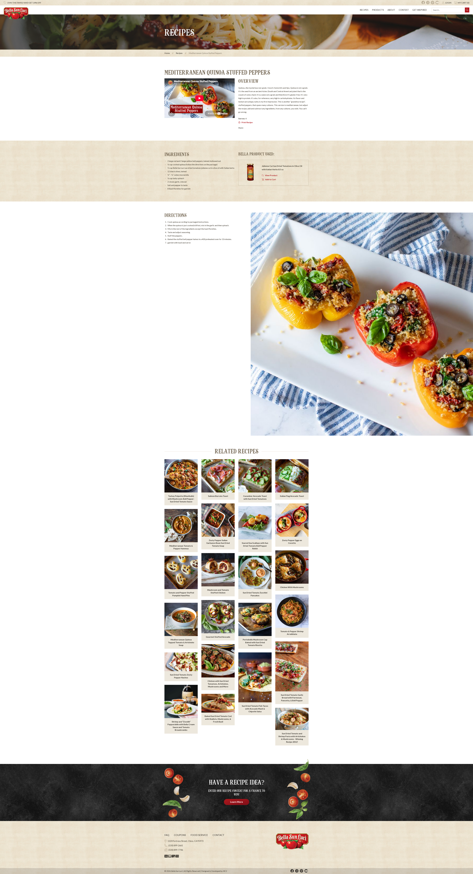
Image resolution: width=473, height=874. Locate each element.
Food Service (199, 835)
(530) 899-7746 (175, 850)
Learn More (236, 801)
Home (167, 53)
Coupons (180, 835)
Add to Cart (270, 179)
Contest (404, 10)
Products (378, 10)
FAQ (166, 835)
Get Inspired (419, 10)
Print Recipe (247, 122)
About (391, 10)
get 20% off (24, 2)
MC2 (225, 871)
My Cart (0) (463, 2)
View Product (271, 175)
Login (448, 2)
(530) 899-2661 (175, 845)
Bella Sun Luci (176, 871)
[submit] (467, 10)
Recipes (364, 10)
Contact (218, 835)
